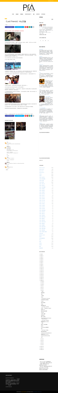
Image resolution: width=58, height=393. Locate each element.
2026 (41, 254)
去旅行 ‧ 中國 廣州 (42, 188)
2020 (41, 262)
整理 (40, 72)
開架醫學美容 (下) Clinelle (45, 321)
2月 (41, 343)
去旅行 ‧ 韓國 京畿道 (42, 228)
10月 (42, 284)
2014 (41, 271)
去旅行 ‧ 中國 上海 (42, 183)
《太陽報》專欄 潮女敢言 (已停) (44, 363)
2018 (41, 265)
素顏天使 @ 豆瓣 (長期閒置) (43, 369)
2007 (41, 346)
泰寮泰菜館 (42, 292)
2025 (41, 255)
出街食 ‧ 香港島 (41, 182)
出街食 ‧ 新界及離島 (42, 178)
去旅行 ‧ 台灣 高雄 (42, 198)
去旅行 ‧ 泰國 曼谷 (42, 218)
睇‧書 (40, 241)
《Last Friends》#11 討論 (45, 306)
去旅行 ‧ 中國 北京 (42, 185)
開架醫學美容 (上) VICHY (45, 334)
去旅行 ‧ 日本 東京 (42, 203)
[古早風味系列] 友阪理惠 (44, 299)
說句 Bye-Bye (41, 64)
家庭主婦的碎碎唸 (43, 331)
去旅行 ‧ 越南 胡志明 (42, 226)
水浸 (41, 337)
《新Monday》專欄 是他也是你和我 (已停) (45, 366)
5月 (41, 338)
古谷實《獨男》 (43, 313)
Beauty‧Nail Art (41, 169)
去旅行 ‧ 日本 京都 (42, 200)
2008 (41, 280)
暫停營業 (40, 123)
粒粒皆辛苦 (42, 315)
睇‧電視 (6, 18)
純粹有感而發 (41, 49)
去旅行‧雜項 (41, 233)
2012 (41, 274)
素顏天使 (6, 24)
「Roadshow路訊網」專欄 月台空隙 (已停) (45, 362)
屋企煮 (40, 236)
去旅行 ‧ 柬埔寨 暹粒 (42, 210)
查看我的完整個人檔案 (42, 34)
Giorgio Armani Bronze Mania (45, 335)
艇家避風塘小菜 (43, 305)
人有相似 (42, 295)
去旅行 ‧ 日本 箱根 (42, 208)
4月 (41, 340)
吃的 (41, 328)
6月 (41, 290)
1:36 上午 (8, 155)
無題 (45, 79)
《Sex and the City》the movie (45, 298)
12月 (42, 281)
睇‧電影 (40, 243)
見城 (41, 294)
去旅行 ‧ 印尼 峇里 (42, 193)
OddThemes (24, 391)
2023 (41, 258)
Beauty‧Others (41, 170)
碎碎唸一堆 (42, 309)
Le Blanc (42, 301)
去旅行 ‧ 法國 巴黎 (42, 211)
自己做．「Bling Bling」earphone (46, 308)
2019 (41, 264)
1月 (41, 344)
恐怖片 (40, 89)
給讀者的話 (40, 56)
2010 (41, 277)
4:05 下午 (8, 164)
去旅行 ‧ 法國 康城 (42, 215)
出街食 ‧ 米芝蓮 (41, 180)
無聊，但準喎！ (43, 316)
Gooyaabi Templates (37, 391)
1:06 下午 (8, 160)
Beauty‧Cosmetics (42, 167)
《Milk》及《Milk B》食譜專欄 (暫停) (45, 361)
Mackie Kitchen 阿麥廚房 (45, 327)
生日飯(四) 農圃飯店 (47, 96)
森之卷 (42, 325)
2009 (41, 278)
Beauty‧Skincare (41, 172)
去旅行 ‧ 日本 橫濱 (42, 205)
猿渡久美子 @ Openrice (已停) (43, 368)
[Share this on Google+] (25, 27)
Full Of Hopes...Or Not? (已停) (43, 367)
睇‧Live (40, 239)
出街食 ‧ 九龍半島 (42, 177)
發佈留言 (7, 169)
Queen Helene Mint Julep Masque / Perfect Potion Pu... (46, 318)
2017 (41, 267)
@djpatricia (41, 160)
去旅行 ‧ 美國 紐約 (42, 223)
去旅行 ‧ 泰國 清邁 (42, 220)
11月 (42, 282)
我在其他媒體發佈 (42, 238)
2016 (41, 268)
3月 (41, 341)
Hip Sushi (42, 312)
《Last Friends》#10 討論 (45, 320)
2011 (41, 275)
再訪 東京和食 (43, 302)
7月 (41, 288)
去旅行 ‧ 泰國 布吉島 (42, 216)
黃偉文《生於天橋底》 (44, 324)
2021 (41, 261)
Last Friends (17, 30)
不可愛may (8, 146)
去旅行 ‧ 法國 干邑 (42, 213)
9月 (41, 285)
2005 (41, 349)
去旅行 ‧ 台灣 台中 (42, 195)
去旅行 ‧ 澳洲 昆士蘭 (42, 221)
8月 (41, 287)
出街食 (40, 175)
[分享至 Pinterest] (33, 27)
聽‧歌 (40, 246)
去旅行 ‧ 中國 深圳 (42, 190)
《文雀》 (42, 291)
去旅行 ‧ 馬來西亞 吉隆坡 (43, 231)
